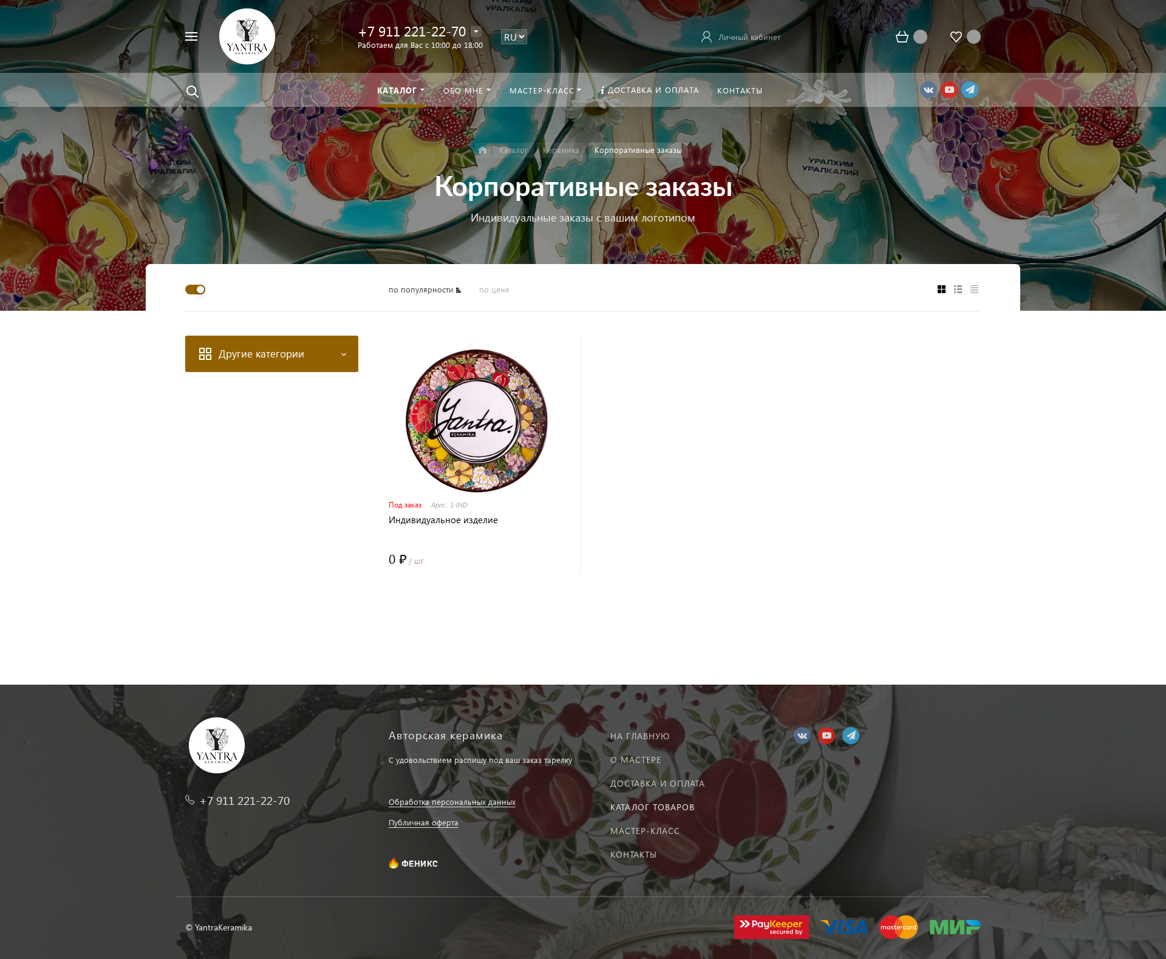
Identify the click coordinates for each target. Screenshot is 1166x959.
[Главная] (482, 150)
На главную (640, 736)
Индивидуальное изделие (443, 520)
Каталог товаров (652, 807)
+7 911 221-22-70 (412, 30)
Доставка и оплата (657, 783)
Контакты (633, 854)
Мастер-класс (645, 830)
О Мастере (635, 759)
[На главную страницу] (247, 35)
